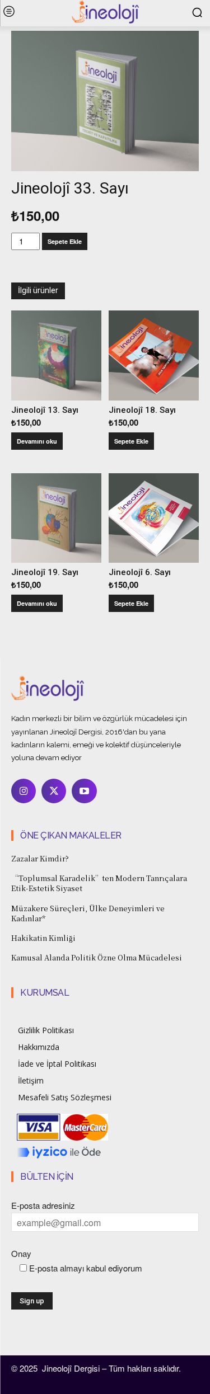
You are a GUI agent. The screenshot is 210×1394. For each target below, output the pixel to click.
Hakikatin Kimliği (43, 938)
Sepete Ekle (65, 241)
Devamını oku (37, 441)
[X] (53, 791)
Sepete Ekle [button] (131, 441)
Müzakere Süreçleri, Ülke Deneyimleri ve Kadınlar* (88, 913)
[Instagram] (23, 791)
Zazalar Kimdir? (40, 858)
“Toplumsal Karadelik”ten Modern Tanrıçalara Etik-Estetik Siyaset (99, 883)
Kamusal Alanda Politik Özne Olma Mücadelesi (96, 957)
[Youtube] (84, 791)
